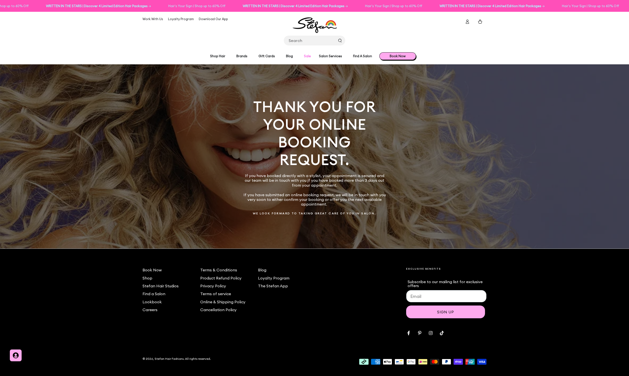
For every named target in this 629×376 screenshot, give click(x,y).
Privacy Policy (213, 285)
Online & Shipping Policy (222, 301)
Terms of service (215, 293)
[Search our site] (339, 40)
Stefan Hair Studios (161, 285)
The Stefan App (273, 285)
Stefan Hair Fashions (169, 359)
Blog (262, 269)
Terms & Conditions (218, 269)
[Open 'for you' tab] (16, 355)
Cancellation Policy (218, 309)
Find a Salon (154, 293)
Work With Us (153, 19)
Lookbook (152, 301)
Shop (147, 278)
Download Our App (213, 19)
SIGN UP (445, 312)
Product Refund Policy (221, 278)
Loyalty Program (181, 19)
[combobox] (314, 40)
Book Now (152, 269)
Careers (150, 309)
